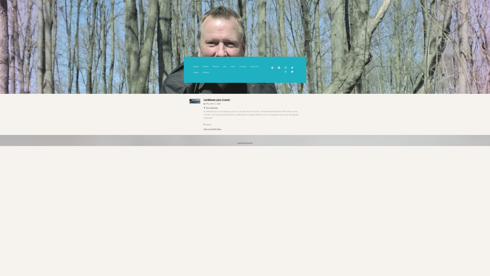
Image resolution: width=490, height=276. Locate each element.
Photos (216, 66)
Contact (243, 66)
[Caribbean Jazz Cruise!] (194, 103)
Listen (196, 72)
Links (233, 66)
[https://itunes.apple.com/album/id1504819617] (279, 68)
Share (208, 124)
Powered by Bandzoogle (245, 143)
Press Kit (255, 66)
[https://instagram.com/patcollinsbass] (286, 68)
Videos (206, 72)
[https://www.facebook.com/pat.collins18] (286, 72)
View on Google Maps (212, 129)
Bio (224, 66)
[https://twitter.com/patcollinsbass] (292, 68)
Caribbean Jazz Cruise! (217, 99)
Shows (206, 66)
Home (195, 66)
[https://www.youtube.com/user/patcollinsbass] (292, 72)
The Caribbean (212, 107)
